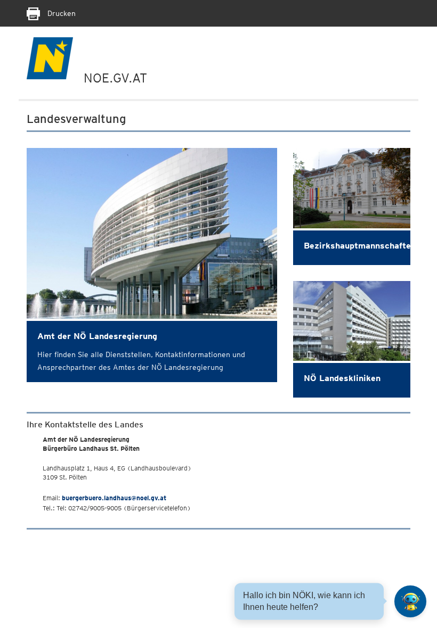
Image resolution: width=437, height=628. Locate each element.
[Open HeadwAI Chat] (410, 601)
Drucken (60, 13)
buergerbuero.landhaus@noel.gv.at (114, 498)
